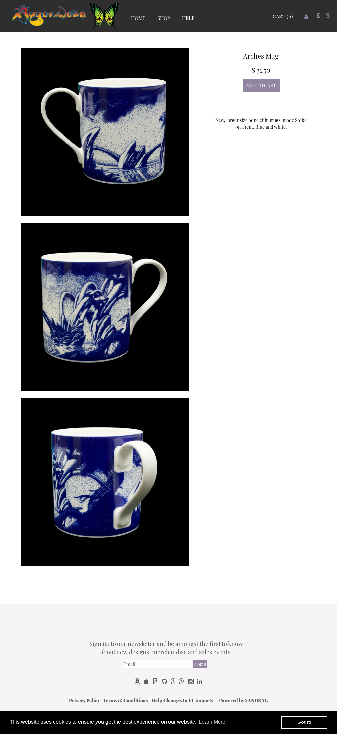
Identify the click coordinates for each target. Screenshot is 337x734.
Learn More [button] (212, 722)
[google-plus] (182, 681)
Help (157, 700)
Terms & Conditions (126, 700)
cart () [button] (283, 16)
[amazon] (138, 681)
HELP (188, 18)
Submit (200, 664)
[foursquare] (155, 681)
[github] (164, 681)
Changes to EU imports (188, 700)
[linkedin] (200, 681)
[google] (173, 681)
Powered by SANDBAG (243, 700)
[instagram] (191, 681)
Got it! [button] (305, 722)
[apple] (147, 681)
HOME (138, 18)
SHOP (163, 18)
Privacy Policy (85, 700)
